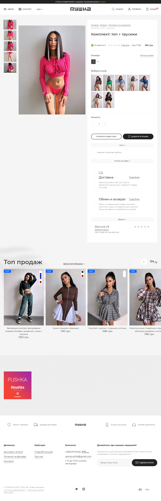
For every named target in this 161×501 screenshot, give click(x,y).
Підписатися (146, 463)
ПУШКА (102, 2)
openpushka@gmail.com (78, 456)
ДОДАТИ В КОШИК (139, 136)
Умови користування (35, 490)
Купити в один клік (106, 136)
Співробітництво (43, 452)
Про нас (38, 456)
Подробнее (134, 177)
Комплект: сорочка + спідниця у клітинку (107, 328)
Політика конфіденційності (15, 490)
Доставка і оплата (13, 452)
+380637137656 (73, 452)
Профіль (136, 9)
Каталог (103, 25)
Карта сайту (8, 492)
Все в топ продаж (73, 264)
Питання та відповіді (15, 456)
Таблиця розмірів (146, 55)
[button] (144, 262)
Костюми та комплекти (120, 25)
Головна (95, 25)
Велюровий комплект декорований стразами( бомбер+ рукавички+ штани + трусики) (23, 331)
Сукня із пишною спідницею (66, 328)
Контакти (9, 461)
